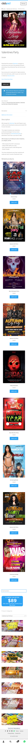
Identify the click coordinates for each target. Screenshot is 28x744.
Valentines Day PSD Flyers (12, 8)
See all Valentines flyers (7, 79)
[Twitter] (7, 731)
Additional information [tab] (7, 115)
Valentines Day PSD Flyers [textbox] (13, 615)
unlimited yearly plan (16, 133)
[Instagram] (9, 731)
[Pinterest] (11, 731)
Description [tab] (4, 110)
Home (4, 8)
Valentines (15, 63)
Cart (16, 740)
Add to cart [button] (14, 202)
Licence (21, 731)
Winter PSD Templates (13, 104)
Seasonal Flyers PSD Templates (13, 102)
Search (10, 741)
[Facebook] (5, 731)
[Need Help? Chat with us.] (14, 731)
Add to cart (5, 84)
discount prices (10, 75)
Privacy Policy (11, 733)
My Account (3, 741)
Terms (17, 731)
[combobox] (14, 616)
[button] (24, 13)
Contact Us (17, 733)
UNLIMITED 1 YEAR (15, 92)
